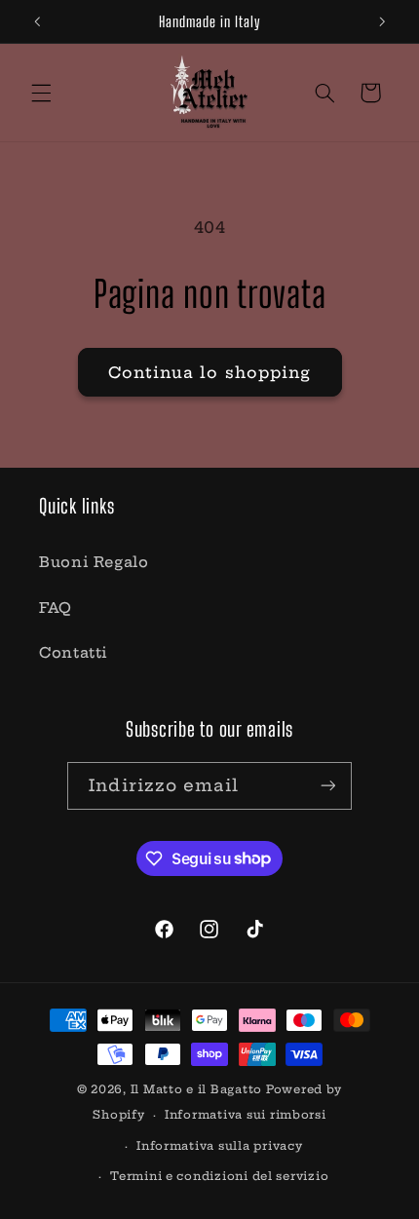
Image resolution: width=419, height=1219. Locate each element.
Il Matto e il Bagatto (196, 1089)
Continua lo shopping (209, 372)
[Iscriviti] (327, 786)
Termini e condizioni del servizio (219, 1176)
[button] (41, 92)
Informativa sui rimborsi (245, 1115)
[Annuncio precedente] (37, 21)
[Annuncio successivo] (382, 21)
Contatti (73, 652)
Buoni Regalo (94, 561)
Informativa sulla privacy (219, 1146)
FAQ (55, 607)
